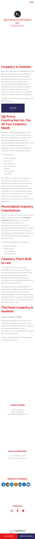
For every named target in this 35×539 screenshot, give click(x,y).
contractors (24, 71)
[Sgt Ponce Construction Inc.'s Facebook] (17, 511)
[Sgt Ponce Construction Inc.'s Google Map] (23, 511)
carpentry (21, 132)
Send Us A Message (26, 536)
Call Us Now (8, 536)
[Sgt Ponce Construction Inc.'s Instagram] (12, 511)
